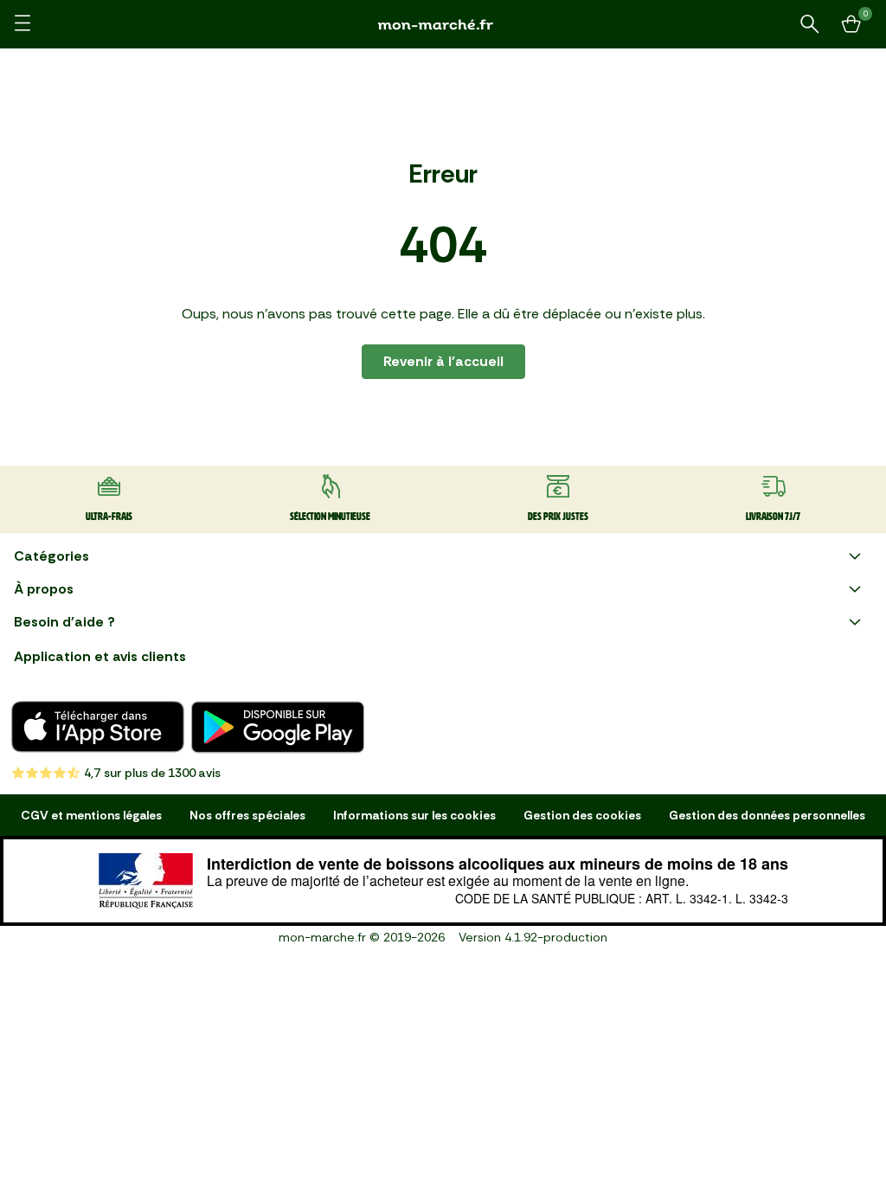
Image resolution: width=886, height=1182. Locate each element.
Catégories (51, 556)
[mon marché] (443, 24)
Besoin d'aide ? (64, 622)
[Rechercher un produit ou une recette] (810, 24)
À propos (44, 589)
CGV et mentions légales (91, 815)
